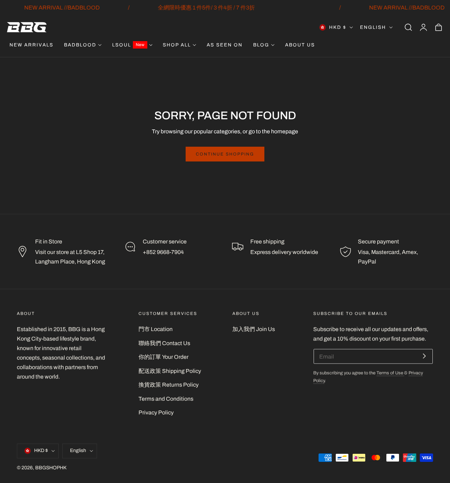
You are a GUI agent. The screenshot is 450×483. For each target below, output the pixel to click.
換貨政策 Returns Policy (169, 385)
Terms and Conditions (166, 399)
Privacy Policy (156, 412)
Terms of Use (390, 372)
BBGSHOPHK (50, 467)
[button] (408, 27)
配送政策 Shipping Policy (170, 371)
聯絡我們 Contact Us (164, 343)
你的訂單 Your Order (163, 357)
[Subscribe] (424, 356)
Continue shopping (225, 154)
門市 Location (156, 329)
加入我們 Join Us (253, 329)
